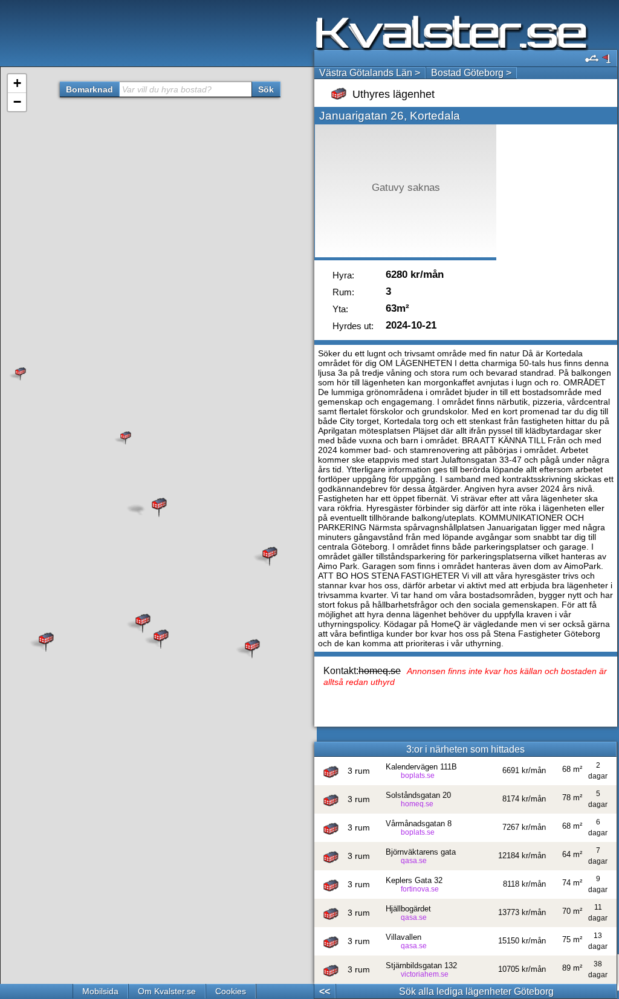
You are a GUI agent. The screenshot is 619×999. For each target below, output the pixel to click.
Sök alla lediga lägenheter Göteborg (476, 991)
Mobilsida (100, 991)
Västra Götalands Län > (369, 73)
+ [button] (17, 83)
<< (324, 991)
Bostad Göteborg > (471, 73)
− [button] (17, 101)
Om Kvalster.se (167, 991)
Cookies (230, 991)
